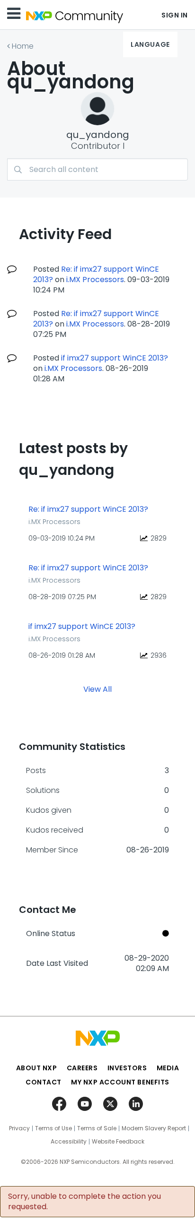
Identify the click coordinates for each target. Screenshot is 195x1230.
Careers (82, 1068)
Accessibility (69, 1141)
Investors (127, 1068)
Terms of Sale (96, 1128)
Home (23, 46)
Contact (44, 1082)
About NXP (36, 1068)
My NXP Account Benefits (120, 1082)
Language (150, 44)
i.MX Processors (95, 279)
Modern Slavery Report (154, 1128)
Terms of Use (53, 1128)
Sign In (174, 15)
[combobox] (97, 169)
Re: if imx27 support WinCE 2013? (88, 509)
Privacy (19, 1128)
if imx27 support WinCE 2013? (114, 358)
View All (97, 688)
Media (168, 1068)
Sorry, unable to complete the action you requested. (84, 1201)
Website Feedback (118, 1141)
